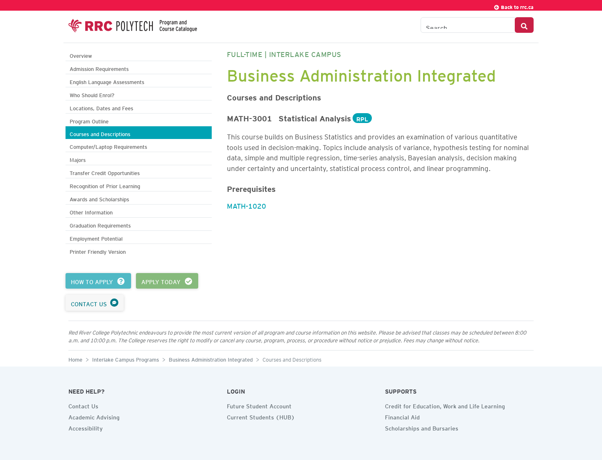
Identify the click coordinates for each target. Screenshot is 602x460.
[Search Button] (524, 25)
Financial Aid (402, 416)
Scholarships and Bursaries (421, 427)
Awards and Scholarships (99, 198)
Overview (81, 55)
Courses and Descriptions (100, 133)
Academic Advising (94, 416)
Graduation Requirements (100, 224)
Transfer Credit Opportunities (105, 172)
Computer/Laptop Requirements (108, 146)
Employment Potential (96, 237)
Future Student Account (259, 405)
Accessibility (85, 427)
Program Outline (89, 120)
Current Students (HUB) (261, 416)
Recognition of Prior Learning (105, 185)
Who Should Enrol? (92, 94)
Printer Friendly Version (98, 251)
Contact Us (83, 405)
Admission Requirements (99, 68)
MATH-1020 (246, 204)
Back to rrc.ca (517, 6)
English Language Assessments (107, 81)
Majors (78, 159)
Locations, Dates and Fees (101, 107)
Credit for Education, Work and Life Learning (445, 405)
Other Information (91, 211)
